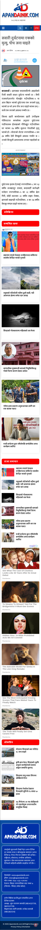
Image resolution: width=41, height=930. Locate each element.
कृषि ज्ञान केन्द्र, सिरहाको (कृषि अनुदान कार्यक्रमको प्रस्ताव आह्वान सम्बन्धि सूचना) (27, 765)
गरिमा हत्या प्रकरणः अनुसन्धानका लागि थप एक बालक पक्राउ (19, 408)
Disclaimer (26, 926)
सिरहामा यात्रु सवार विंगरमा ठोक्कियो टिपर (26, 777)
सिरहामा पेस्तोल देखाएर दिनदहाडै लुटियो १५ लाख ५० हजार (27, 791)
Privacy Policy (16, 926)
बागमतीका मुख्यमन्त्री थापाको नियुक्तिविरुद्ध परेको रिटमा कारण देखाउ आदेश (19, 370)
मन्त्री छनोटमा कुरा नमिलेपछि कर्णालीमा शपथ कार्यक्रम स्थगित (20, 445)
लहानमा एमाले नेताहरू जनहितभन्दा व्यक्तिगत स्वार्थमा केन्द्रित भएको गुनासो (20, 257)
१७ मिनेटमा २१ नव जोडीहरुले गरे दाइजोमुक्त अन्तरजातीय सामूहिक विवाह (27, 804)
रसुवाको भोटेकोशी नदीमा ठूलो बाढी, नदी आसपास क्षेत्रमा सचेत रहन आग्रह (18, 294)
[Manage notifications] (35, 925)
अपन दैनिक (10, 50)
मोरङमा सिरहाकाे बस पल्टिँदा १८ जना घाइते (27, 751)
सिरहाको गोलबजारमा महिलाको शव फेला (19, 330)
